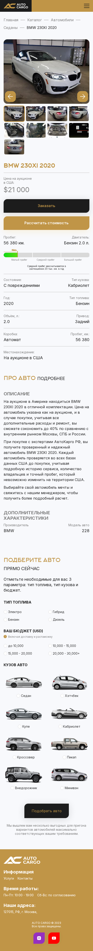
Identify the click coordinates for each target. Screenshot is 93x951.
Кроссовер (26, 757)
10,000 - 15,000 (64, 646)
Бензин (13, 619)
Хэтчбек (71, 696)
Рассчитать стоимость (46, 223)
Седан (26, 696)
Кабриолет (71, 726)
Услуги (9, 878)
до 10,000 (15, 646)
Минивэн (71, 788)
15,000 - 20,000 (20, 653)
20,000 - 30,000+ (66, 653)
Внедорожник (26, 788)
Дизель (59, 619)
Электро (15, 612)
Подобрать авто (47, 811)
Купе (26, 726)
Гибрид (58, 612)
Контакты (25, 878)
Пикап (71, 757)
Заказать (46, 205)
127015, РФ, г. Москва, (20, 912)
